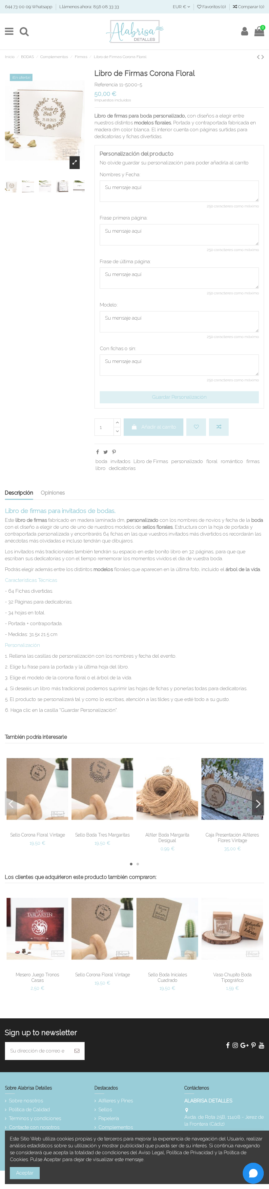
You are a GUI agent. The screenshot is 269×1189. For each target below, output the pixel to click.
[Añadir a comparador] (219, 427)
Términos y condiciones (35, 1118)
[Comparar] (42, 822)
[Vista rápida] (37, 832)
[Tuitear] (105, 452)
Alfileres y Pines (115, 1101)
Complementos (115, 1127)
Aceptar (24, 1173)
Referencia (106, 85)
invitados (120, 461)
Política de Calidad (29, 1110)
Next (258, 803)
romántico (232, 461)
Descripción (19, 493)
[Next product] (262, 57)
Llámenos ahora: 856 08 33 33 (89, 6)
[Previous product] (259, 57)
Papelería (108, 1118)
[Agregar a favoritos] (196, 427)
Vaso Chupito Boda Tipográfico (232, 977)
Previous (11, 803)
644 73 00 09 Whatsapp (29, 6)
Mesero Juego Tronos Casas (37, 977)
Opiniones (53, 493)
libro (100, 468)
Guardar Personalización (179, 397)
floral (211, 461)
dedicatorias (122, 468)
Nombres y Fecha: (120, 175)
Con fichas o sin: (118, 348)
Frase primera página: (124, 218)
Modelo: (109, 305)
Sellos (105, 1110)
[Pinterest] (114, 452)
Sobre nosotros (26, 1101)
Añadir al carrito (158, 427)
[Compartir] (97, 452)
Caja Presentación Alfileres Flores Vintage (232, 837)
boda (101, 461)
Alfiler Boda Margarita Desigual (167, 837)
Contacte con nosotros (34, 1127)
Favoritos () (214, 6)
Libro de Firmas (151, 461)
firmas (252, 461)
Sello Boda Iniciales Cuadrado (167, 977)
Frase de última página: (125, 262)
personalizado (187, 461)
